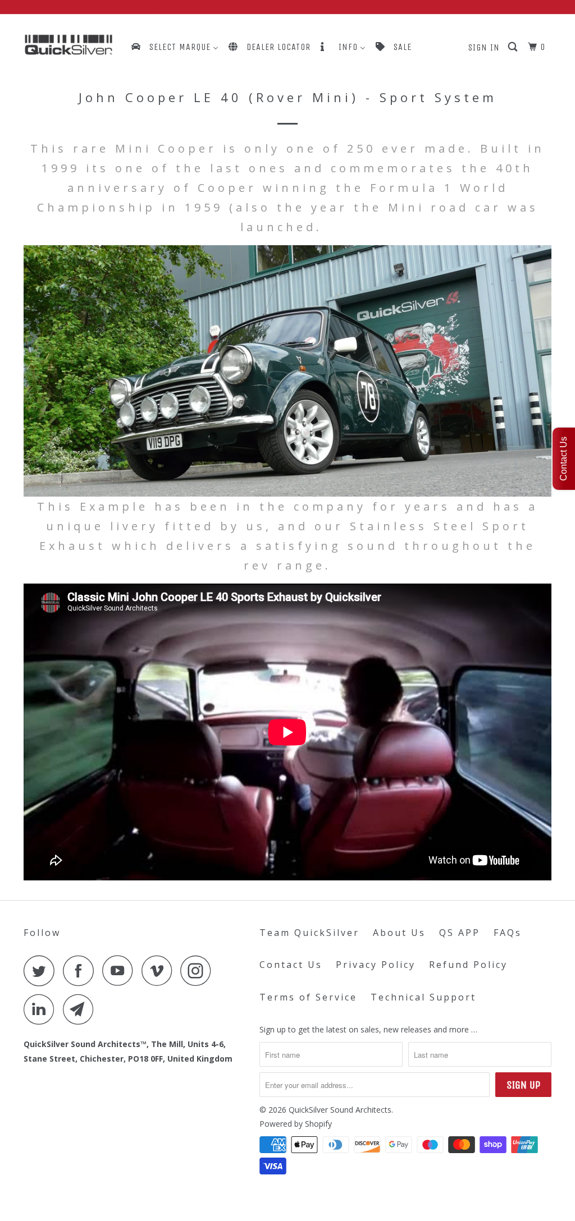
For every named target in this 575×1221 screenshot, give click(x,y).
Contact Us (290, 964)
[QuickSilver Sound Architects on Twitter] (42, 970)
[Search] (514, 47)
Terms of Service (308, 997)
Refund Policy (468, 964)
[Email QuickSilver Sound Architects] (81, 1009)
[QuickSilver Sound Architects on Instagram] (198, 970)
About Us (399, 932)
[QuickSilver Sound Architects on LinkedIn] (42, 1009)
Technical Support (423, 997)
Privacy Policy (376, 964)
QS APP (459, 932)
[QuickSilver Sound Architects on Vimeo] (160, 970)
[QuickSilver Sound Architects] (68, 45)
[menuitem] (174, 46)
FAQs (508, 932)
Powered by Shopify (295, 1123)
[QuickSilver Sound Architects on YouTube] (120, 970)
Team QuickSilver (309, 932)
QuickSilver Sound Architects (340, 1109)
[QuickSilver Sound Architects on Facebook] (81, 970)
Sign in (484, 47)
